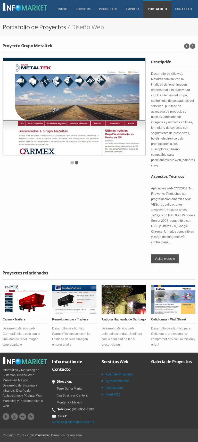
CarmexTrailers (14, 319)
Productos (108, 9)
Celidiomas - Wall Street (168, 319)
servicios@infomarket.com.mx (73, 422)
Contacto (183, 9)
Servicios (83, 9)
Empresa (132, 9)
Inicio (62, 9)
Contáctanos (114, 388)
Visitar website (165, 259)
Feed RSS (113, 394)
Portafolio (157, 9)
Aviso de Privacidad (120, 374)
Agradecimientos (117, 381)
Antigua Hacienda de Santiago (124, 319)
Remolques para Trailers (70, 319)
